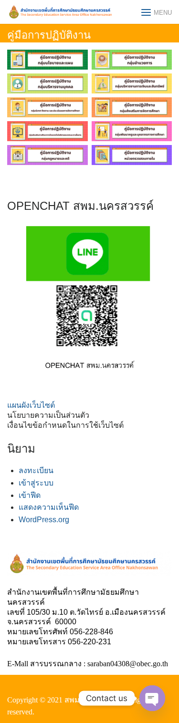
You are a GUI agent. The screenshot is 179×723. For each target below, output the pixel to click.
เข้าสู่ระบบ (36, 483)
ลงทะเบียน (36, 470)
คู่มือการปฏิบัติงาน (49, 35)
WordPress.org (44, 520)
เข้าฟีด (30, 495)
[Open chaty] (152, 698)
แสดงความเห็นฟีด (49, 507)
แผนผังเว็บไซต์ (31, 405)
